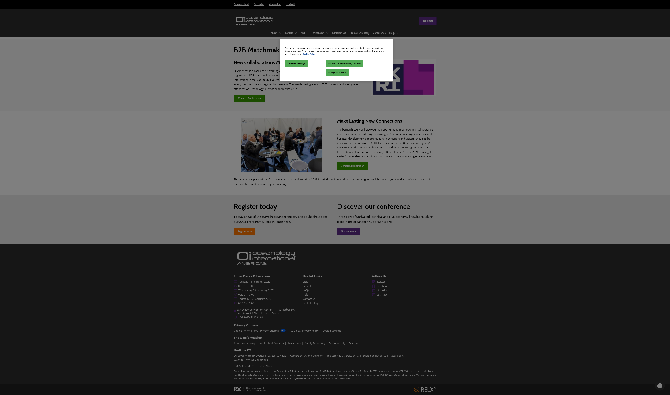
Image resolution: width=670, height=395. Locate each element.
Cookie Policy (309, 54)
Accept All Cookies (337, 72)
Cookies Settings (296, 63)
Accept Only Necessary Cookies (344, 63)
